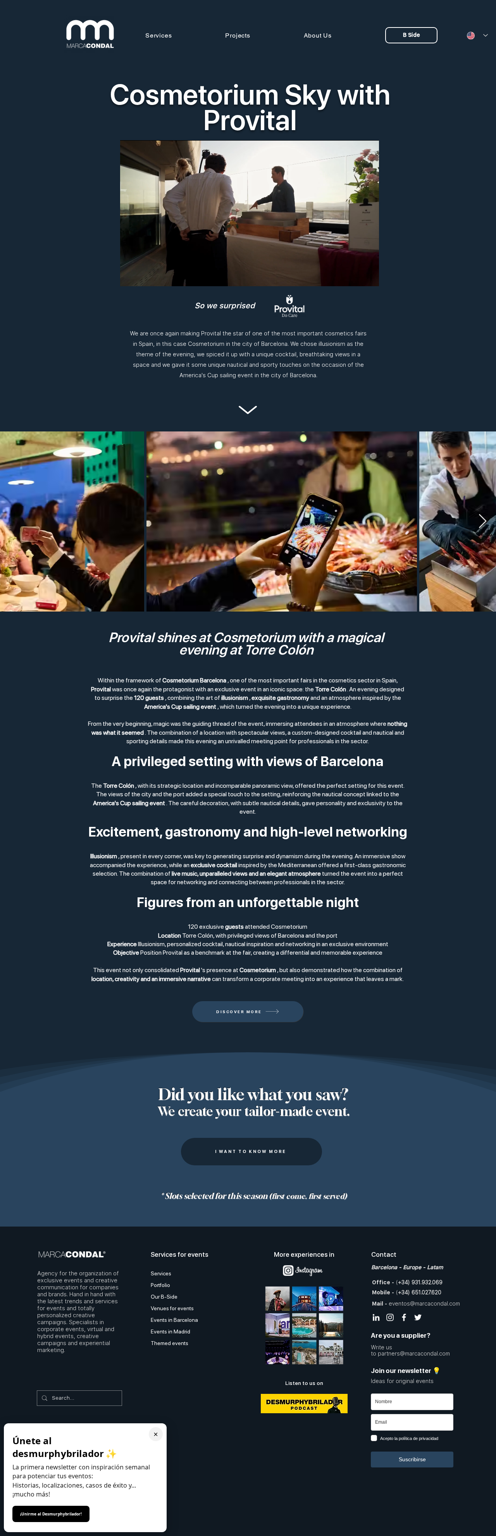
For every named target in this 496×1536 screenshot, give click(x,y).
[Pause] (130, 276)
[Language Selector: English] (474, 35)
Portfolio (160, 1285)
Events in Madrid (170, 1331)
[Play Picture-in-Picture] (355, 276)
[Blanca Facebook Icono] (404, 1317)
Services (161, 1273)
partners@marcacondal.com (414, 1353)
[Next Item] (482, 521)
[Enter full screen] (368, 276)
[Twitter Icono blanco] (418, 1317)
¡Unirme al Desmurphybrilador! (51, 1514)
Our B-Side (164, 1297)
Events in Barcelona (174, 1320)
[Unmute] (143, 276)
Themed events (169, 1343)
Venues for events (172, 1308)
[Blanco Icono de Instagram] (390, 1317)
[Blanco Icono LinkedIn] (376, 1317)
